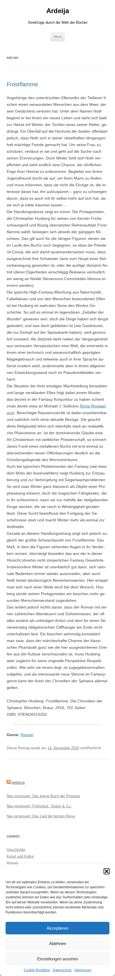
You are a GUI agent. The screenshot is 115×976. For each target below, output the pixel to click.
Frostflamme (22, 84)
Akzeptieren (57, 928)
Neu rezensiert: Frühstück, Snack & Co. (39, 806)
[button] (106, 871)
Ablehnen (57, 943)
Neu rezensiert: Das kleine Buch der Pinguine (43, 796)
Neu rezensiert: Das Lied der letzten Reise (41, 816)
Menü (57, 36)
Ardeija (57, 11)
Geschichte (16, 850)
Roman (27, 734)
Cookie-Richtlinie (37, 970)
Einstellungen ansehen (57, 958)
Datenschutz (62, 970)
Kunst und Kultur (20, 856)
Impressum (83, 970)
